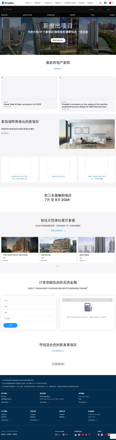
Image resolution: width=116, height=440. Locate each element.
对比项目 (112, 15)
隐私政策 (3, 434)
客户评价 (3, 396)
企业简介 (3, 414)
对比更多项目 (57, 351)
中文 (66, 434)
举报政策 (9, 434)
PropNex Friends (70, 3)
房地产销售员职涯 (45, 396)
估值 (80, 399)
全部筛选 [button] (91, 9)
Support (90, 3)
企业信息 (32, 414)
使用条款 (15, 434)
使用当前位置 (59, 364)
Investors (82, 3)
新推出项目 (4, 15)
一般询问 (61, 414)
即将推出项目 (51, 15)
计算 (10, 325)
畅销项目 (72, 15)
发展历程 (3, 417)
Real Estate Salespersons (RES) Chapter (52, 399)
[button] (43, 9)
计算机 (92, 15)
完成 (108, 9)
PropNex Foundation (94, 414)
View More (4, 402)
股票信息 (32, 417)
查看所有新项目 (58, 40)
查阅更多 (57, 69)
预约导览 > (6, 260)
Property (48, 3)
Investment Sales (84, 396)
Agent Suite (91, 417)
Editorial (37, 3)
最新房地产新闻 (27, 15)
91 (40, 31)
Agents (57, 3)
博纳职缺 (61, 417)
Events (27, 3)
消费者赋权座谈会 (6, 399)
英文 (59, 434)
